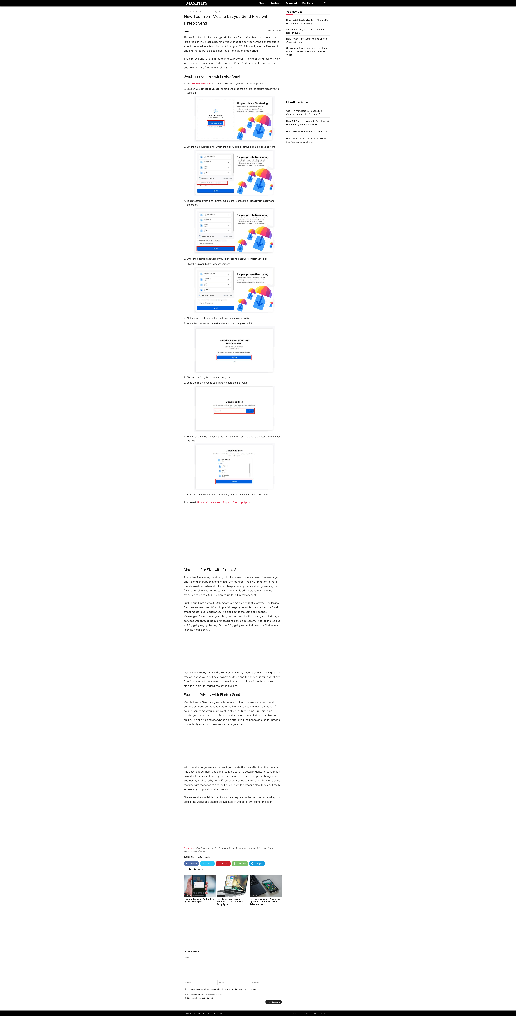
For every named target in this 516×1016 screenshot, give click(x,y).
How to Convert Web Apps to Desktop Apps (223, 502)
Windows (221, 896)
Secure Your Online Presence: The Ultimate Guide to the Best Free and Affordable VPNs (308, 51)
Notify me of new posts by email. (200, 998)
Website (207, 857)
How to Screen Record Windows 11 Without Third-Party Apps (231, 902)
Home (186, 12)
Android (188, 896)
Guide (192, 12)
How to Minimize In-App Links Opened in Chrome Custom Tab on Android (265, 902)
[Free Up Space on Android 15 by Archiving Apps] (200, 886)
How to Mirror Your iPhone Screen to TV (306, 131)
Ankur (186, 31)
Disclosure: (189, 848)
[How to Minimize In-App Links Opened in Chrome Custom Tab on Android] (266, 886)
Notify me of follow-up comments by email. (205, 995)
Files (192, 857)
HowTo (199, 857)
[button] (325, 3)
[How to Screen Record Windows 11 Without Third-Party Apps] (233, 886)
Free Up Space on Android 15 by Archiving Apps (199, 900)
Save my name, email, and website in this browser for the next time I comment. (222, 989)
